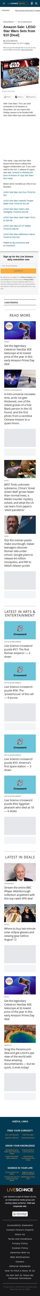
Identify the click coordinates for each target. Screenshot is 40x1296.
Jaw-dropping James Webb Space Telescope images (12, 1151)
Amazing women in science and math (28, 1151)
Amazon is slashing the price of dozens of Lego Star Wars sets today (18, 175)
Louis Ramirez (11, 41)
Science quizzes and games (12, 1173)
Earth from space (28, 1135)
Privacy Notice (29, 279)
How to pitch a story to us (20, 1271)
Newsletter (32, 97)
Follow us (20, 97)
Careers (20, 1262)
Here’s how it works (27, 50)
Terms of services (27, 277)
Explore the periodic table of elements (12, 1157)
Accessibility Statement (20, 1225)
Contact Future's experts (20, 1230)
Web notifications (20, 1257)
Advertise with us (20, 1252)
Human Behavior (8, 22)
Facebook (10, 246)
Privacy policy (20, 1243)
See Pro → (23, 3)
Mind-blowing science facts (28, 1178)
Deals (27, 43)
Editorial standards (20, 1266)
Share (9, 97)
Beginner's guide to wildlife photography (28, 1173)
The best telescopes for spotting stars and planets (12, 1178)
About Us (20, 1234)
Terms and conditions (20, 1239)
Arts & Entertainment (25, 22)
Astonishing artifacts (28, 1138)
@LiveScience (18, 243)
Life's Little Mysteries (12, 1135)
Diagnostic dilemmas (12, 1138)
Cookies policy (20, 1248)
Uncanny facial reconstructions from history (28, 1158)
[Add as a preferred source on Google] (20, 1213)
